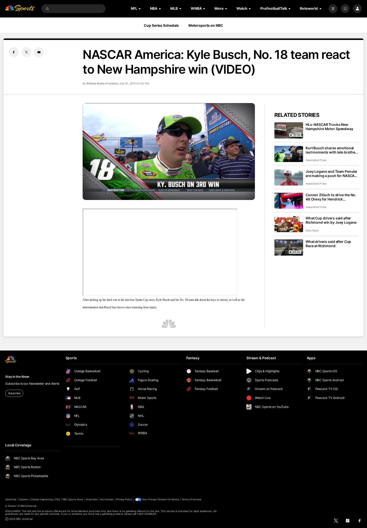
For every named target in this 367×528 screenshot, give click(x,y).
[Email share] (39, 52)
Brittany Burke (95, 83)
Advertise (10, 499)
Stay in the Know (17, 376)
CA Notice (173, 499)
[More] (333, 8)
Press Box (92, 499)
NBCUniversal (28, 506)
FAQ (57, 499)
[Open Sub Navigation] (140, 8)
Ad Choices (107, 499)
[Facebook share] (14, 52)
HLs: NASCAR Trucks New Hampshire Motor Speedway (329, 126)
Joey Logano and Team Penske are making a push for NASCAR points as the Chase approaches (331, 173)
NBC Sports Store (73, 499)
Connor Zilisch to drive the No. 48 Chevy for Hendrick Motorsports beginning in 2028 (332, 197)
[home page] (20, 8)
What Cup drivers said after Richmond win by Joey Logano (331, 220)
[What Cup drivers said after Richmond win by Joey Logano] (288, 224)
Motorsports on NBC (205, 25)
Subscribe (14, 393)
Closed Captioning (42, 499)
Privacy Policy (124, 499)
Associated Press (316, 160)
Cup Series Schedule (161, 25)
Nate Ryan (312, 230)
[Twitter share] (26, 52)
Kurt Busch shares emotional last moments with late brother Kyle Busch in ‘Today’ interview (331, 150)
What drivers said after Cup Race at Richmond (328, 243)
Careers (23, 499)
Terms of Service (191, 499)
